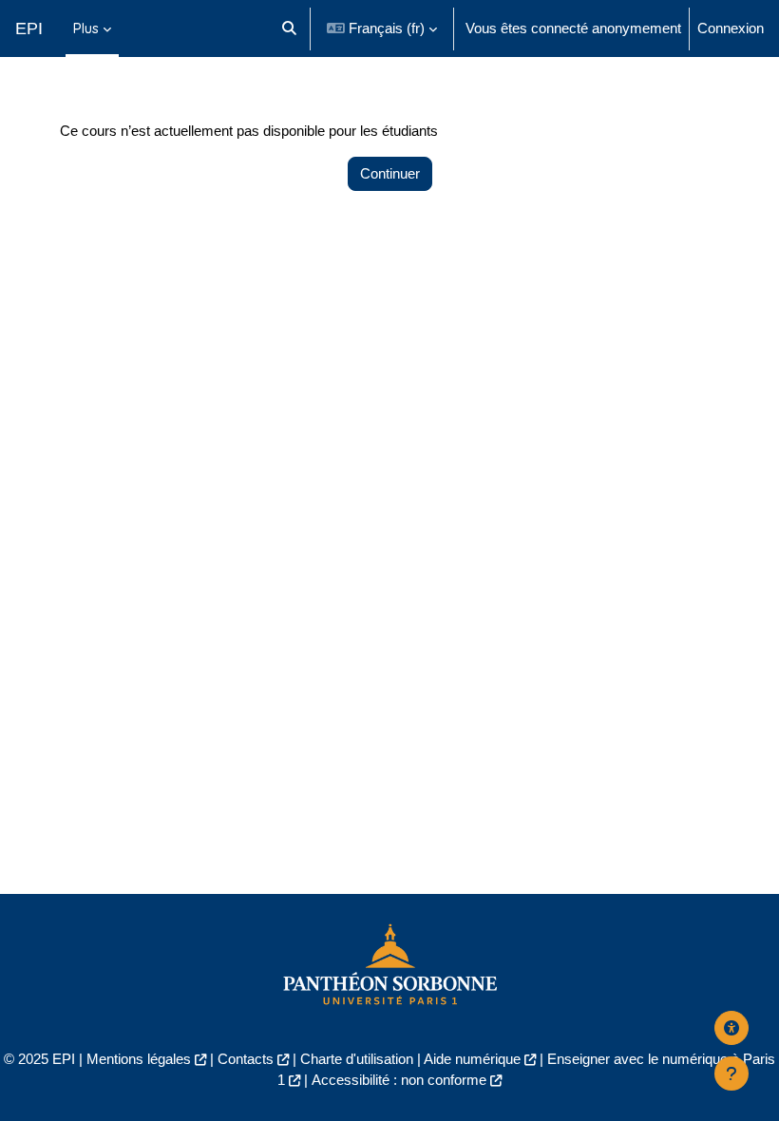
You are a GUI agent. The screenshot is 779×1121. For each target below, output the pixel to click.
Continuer (390, 173)
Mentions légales (138, 1059)
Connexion (730, 28)
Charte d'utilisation (356, 1059)
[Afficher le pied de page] (731, 1073)
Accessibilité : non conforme (399, 1080)
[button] (289, 28)
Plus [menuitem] (86, 28)
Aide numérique (472, 1059)
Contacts (246, 1059)
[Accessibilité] (731, 1028)
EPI (29, 28)
